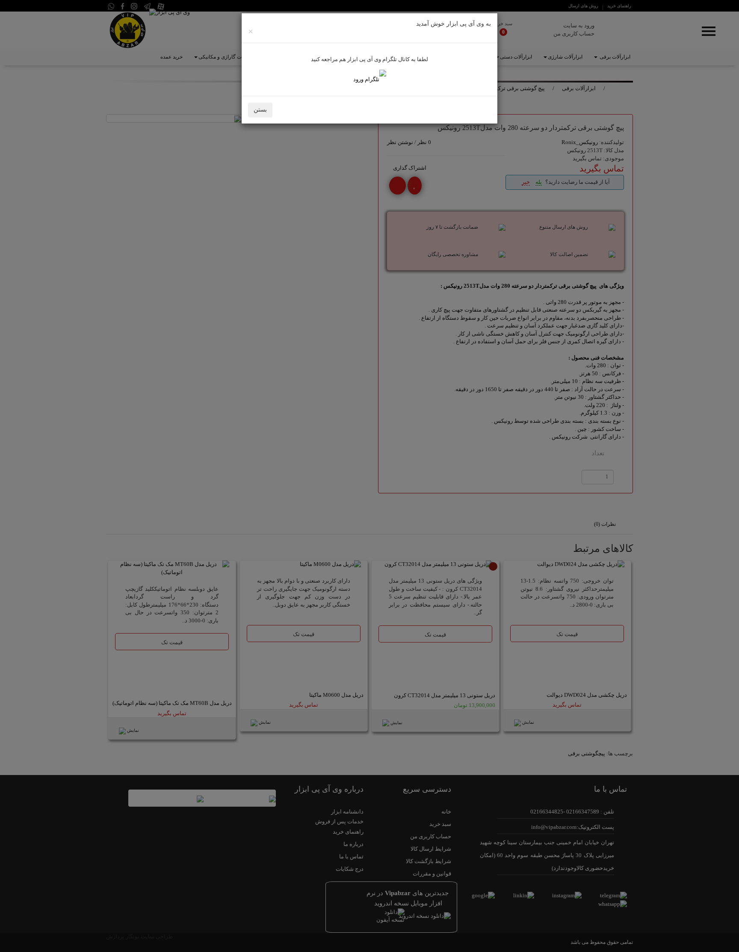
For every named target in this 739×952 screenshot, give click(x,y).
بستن (260, 109)
